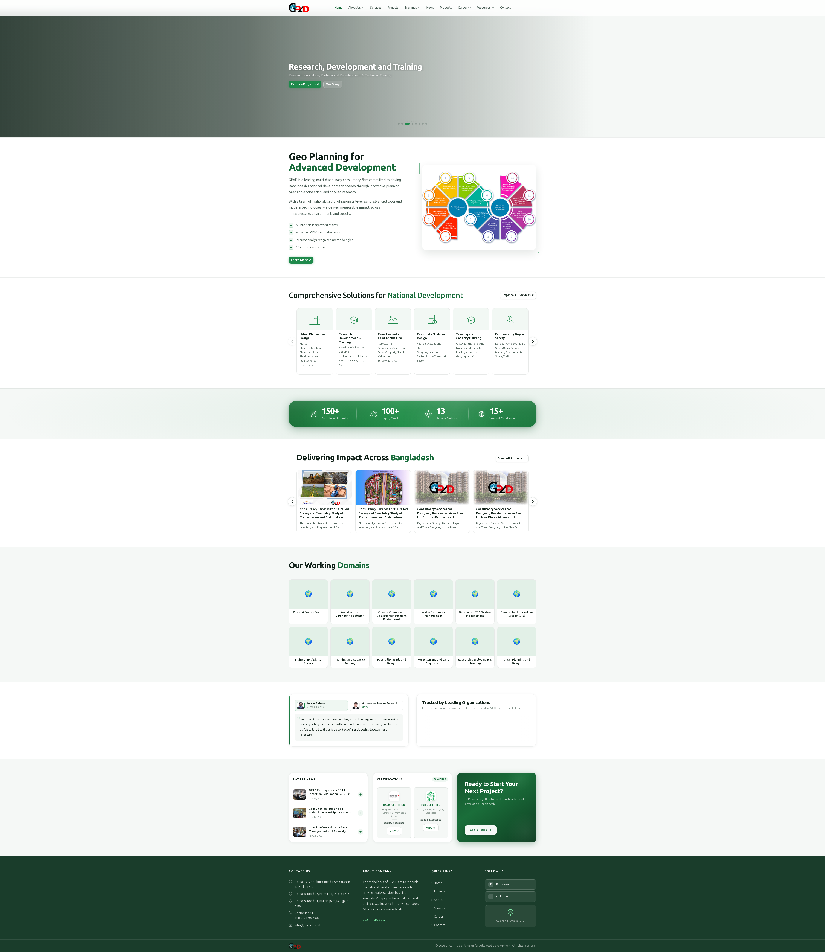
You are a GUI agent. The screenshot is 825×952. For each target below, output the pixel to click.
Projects (393, 7)
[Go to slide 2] (402, 124)
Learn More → (374, 919)
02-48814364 (304, 913)
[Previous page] (292, 341)
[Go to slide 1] (399, 124)
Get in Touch (478, 829)
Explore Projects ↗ (305, 84)
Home (338, 7)
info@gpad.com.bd (307, 925)
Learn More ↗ (301, 260)
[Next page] (533, 501)
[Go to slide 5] (416, 124)
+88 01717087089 (307, 918)
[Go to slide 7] (423, 124)
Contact (505, 7)
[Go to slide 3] (405, 124)
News (430, 7)
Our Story (333, 84)
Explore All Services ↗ (518, 295)
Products (446, 7)
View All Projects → (512, 458)
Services (376, 7)
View (393, 830)
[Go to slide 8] (426, 124)
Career (437, 916)
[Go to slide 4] (410, 124)
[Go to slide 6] (419, 124)
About (436, 900)
